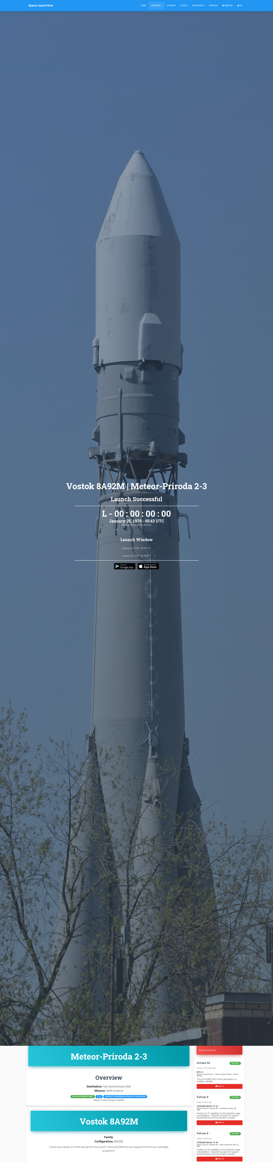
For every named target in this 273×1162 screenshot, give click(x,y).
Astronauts (198, 5)
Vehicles (213, 5)
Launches (156, 5)
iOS (240, 5)
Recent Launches (207, 1050)
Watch (220, 1086)
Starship (171, 5)
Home (143, 5)
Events (183, 5)
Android (228, 5)
